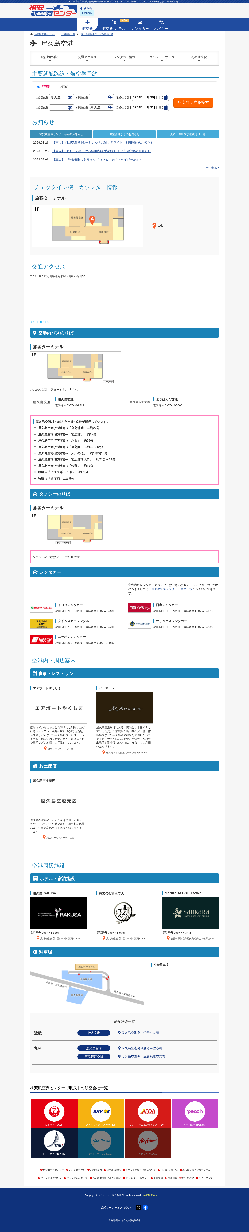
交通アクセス (87, 57)
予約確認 (86, 13)
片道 (64, 86)
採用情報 (172, 1177)
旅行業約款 (188, 1177)
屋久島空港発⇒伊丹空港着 (140, 1032)
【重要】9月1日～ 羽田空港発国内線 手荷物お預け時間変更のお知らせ (101, 151)
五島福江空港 (94, 1056)
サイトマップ (206, 1177)
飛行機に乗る (50, 57)
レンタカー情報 (124, 57)
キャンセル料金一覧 (77, 1177)
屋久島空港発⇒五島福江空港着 (143, 1056)
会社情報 (158, 1177)
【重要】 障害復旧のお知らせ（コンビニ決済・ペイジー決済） (97, 159)
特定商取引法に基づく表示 (107, 1177)
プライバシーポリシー (137, 1177)
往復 (46, 86)
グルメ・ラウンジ (161, 57)
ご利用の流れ (114, 1169)
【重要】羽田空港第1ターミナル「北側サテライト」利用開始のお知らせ (103, 142)
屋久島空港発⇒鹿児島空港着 (142, 1048)
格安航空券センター (53, 1169)
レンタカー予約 (77, 1169)
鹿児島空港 (94, 1048)
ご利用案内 (96, 1169)
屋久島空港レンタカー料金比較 (172, 589)
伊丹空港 (94, 1033)
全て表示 (211, 167)
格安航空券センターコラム (196, 1169)
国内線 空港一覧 (169, 1169)
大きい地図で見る (39, 322)
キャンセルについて (51, 1177)
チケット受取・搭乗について (140, 1169)
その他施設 (199, 57)
